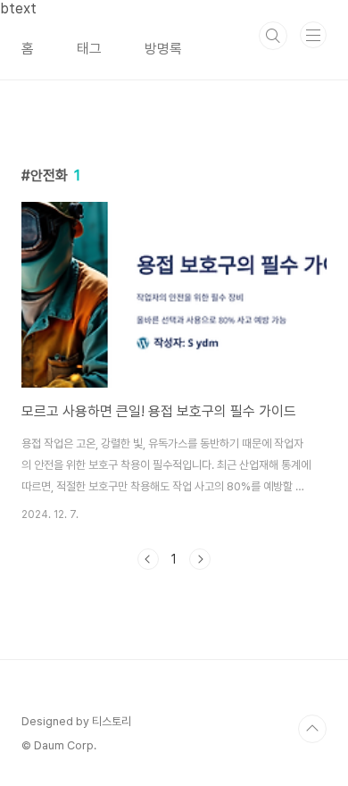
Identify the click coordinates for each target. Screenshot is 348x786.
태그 (89, 48)
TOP (312, 729)
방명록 (163, 48)
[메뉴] (313, 34)
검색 (273, 35)
